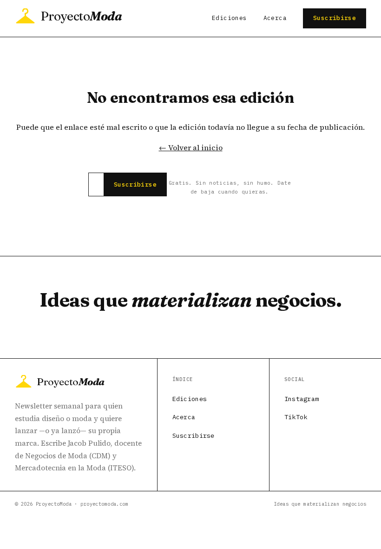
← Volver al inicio (191, 147)
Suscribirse (334, 18)
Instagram (301, 399)
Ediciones (229, 18)
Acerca (275, 18)
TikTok (296, 417)
